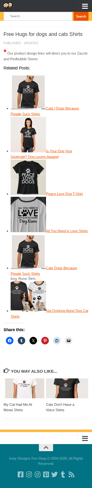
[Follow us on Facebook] (20, 474)
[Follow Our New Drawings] (29, 474)
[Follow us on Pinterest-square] (46, 474)
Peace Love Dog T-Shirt (64, 194)
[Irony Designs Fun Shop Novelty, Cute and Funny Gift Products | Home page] (9, 6)
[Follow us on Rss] (71, 474)
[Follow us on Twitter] (54, 474)
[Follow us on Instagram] (37, 474)
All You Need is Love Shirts (67, 231)
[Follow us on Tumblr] (63, 474)
